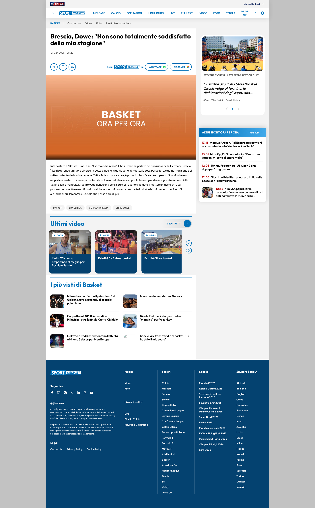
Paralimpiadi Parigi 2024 (213, 439)
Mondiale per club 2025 (212, 428)
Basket (166, 459)
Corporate (56, 449)
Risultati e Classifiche (136, 424)
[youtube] (91, 393)
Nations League (170, 470)
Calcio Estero (169, 426)
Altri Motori (168, 454)
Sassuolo (241, 470)
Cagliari (240, 394)
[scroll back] (189, 243)
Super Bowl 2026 (208, 417)
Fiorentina (242, 405)
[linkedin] (78, 393)
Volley (165, 487)
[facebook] (52, 393)
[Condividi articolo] (54, 67)
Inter (239, 421)
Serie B (166, 399)
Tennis (165, 476)
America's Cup (170, 465)
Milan (239, 443)
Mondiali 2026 (207, 383)
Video (128, 383)
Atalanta (241, 383)
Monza (240, 448)
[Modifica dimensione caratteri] (72, 67)
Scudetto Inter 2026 (210, 402)
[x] (72, 393)
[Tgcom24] (57, 4)
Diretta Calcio (132, 419)
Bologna (241, 388)
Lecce (239, 437)
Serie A (166, 394)
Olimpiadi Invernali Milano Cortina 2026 (211, 410)
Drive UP (167, 492)
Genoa (240, 416)
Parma (240, 459)
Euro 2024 (205, 449)
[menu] (52, 13)
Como (239, 399)
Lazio (239, 432)
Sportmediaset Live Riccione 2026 (210, 395)
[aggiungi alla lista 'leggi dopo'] (63, 67)
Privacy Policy (74, 449)
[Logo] (72, 13)
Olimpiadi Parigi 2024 (211, 444)
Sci (163, 481)
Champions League (173, 410)
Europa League (170, 416)
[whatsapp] (65, 393)
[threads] (85, 393)
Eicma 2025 (206, 422)
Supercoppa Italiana (173, 432)
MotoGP (166, 448)
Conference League (173, 421)
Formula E (167, 443)
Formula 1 (167, 437)
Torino (240, 476)
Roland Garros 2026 (210, 388)
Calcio (165, 383)
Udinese (240, 481)
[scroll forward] (189, 250)
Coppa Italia (169, 405)
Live (127, 413)
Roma (239, 465)
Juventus (241, 426)
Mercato (167, 388)
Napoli (240, 454)
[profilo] (262, 13)
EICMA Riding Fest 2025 (213, 433)
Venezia (240, 487)
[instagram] (59, 393)
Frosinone (242, 410)
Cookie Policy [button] (94, 449)
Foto (127, 388)
